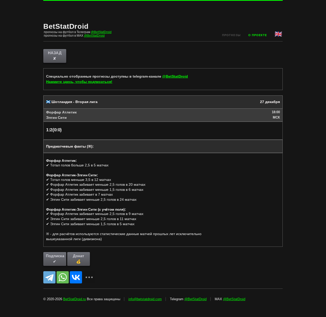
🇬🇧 (279, 34)
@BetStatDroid (101, 32)
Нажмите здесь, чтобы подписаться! (79, 82)
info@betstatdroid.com (145, 299)
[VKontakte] (76, 277)
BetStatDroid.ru (74, 299)
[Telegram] (49, 277)
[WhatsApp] (63, 277)
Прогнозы (231, 35)
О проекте (257, 35)
